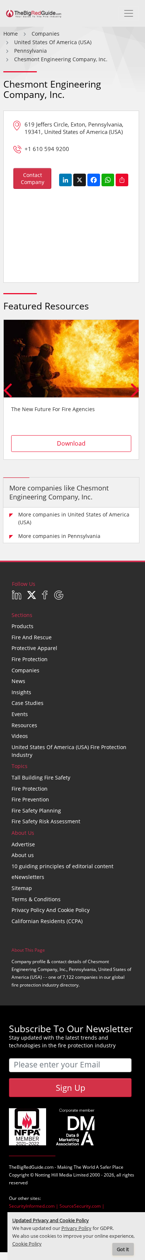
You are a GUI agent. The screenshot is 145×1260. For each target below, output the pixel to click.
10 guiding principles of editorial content (62, 866)
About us (23, 855)
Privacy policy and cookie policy (51, 909)
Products (22, 626)
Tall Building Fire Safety (41, 777)
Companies (25, 670)
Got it (123, 1249)
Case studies (28, 702)
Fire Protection (30, 659)
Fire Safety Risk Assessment (46, 821)
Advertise (23, 844)
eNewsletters (28, 876)
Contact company (32, 178)
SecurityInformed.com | (34, 1206)
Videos (20, 735)
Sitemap (22, 888)
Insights (21, 692)
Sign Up (70, 1087)
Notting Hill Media (53, 1175)
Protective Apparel (34, 648)
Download (71, 443)
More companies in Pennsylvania (59, 535)
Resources (24, 725)
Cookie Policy (27, 1244)
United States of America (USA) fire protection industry (69, 751)
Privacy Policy (76, 1228)
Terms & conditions (36, 899)
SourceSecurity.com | (81, 1206)
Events (20, 714)
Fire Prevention (30, 799)
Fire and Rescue (32, 637)
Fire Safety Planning (36, 810)
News (18, 681)
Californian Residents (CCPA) (47, 921)
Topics (20, 766)
